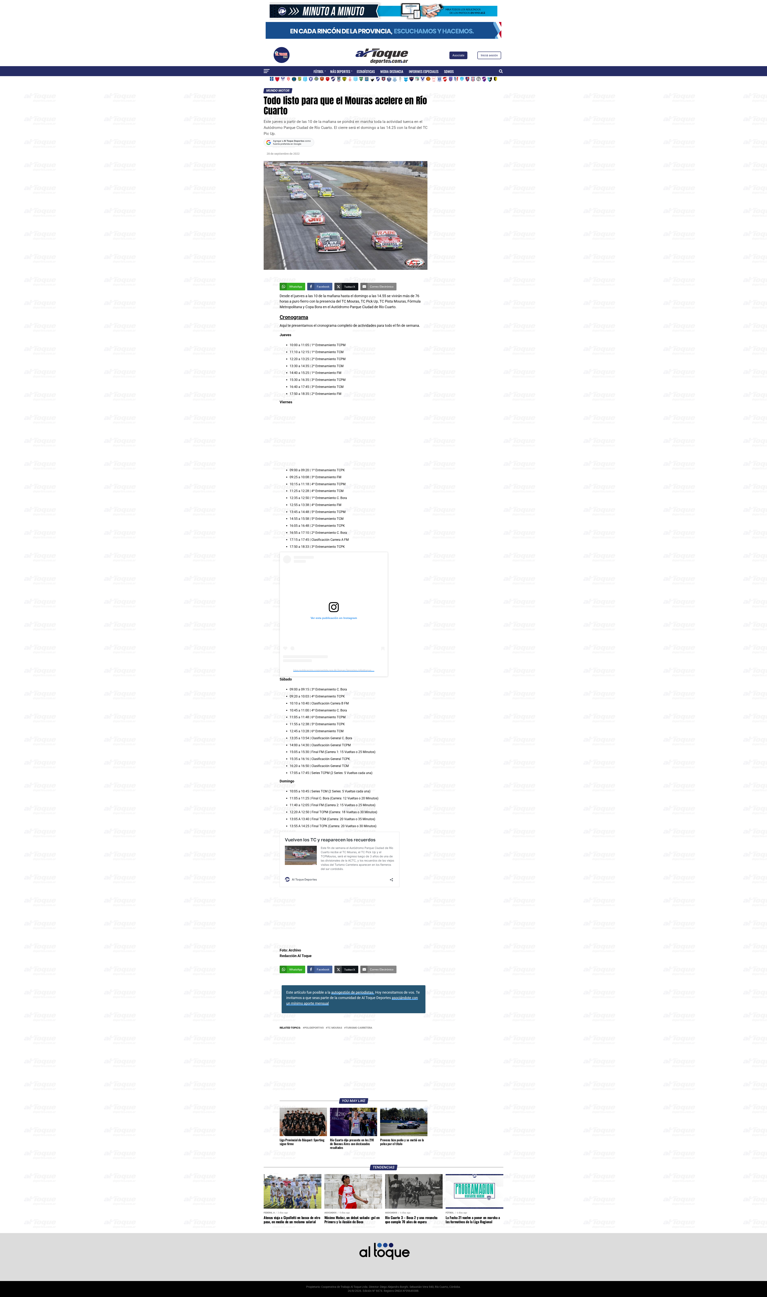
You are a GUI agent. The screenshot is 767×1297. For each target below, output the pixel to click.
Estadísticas (366, 71)
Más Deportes (340, 71)
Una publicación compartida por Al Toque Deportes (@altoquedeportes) (338, 670)
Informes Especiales (423, 71)
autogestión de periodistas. (352, 992)
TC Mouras (334, 1028)
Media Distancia (391, 71)
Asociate (458, 55)
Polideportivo (314, 1028)
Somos (449, 71)
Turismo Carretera (359, 1028)
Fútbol (319, 71)
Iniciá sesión (489, 55)
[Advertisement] (353, 437)
